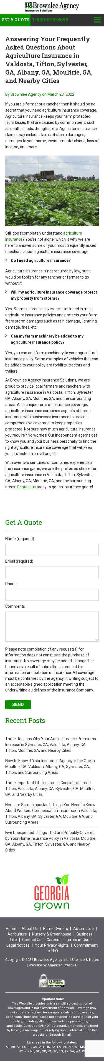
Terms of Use (77, 939)
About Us (30, 928)
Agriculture (17, 934)
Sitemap (78, 959)
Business (84, 934)
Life (13, 939)
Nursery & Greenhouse (51, 934)
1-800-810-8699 (50, 20)
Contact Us (31, 939)
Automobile (83, 928)
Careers (53, 939)
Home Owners (55, 928)
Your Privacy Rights (52, 945)
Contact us (26, 487)
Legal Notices (18, 945)
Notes (94, 959)
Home (11, 928)
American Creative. (62, 965)
